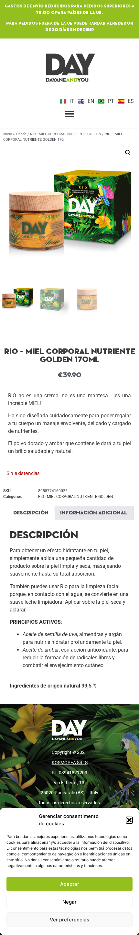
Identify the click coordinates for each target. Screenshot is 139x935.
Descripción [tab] (30, 513)
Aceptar (69, 884)
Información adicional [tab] (93, 513)
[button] (129, 820)
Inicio (7, 134)
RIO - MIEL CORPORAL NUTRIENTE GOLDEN (65, 134)
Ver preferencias (69, 920)
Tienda (21, 134)
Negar (69, 902)
